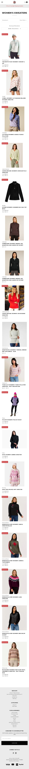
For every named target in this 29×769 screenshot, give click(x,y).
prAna (14, 718)
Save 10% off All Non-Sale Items (15, 6)
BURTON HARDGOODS (14, 722)
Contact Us (14, 697)
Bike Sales (14, 706)
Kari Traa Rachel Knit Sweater (12, 489)
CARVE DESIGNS (14, 716)
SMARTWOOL (14, 723)
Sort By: (9, 28)
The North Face (14, 714)
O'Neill (14, 715)
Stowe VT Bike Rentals (14, 692)
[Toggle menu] (2, 2)
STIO (14, 719)
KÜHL (14, 721)
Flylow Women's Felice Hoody (12, 419)
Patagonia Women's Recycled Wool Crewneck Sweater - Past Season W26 (13, 671)
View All (14, 726)
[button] (14, 20)
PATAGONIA (14, 712)
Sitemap (14, 698)
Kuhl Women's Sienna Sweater (12, 454)
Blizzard (14, 725)
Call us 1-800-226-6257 (14, 758)
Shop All (14, 704)
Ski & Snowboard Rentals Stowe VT (14, 694)
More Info (14, 695)
